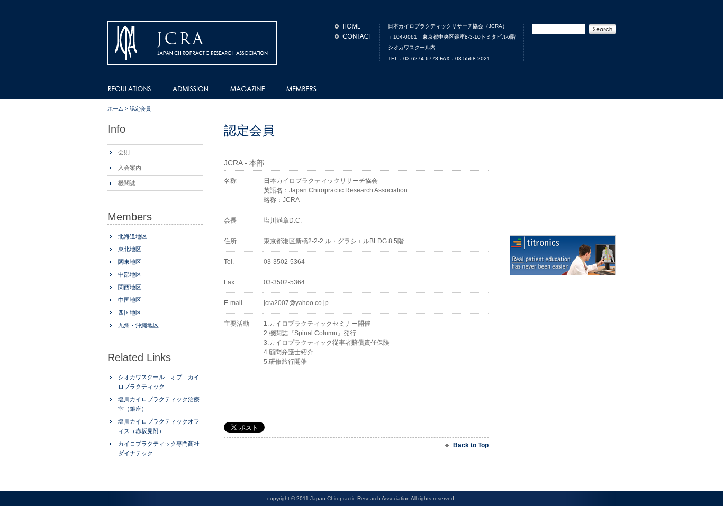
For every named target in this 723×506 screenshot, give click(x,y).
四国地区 (129, 312)
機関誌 (126, 183)
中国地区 (129, 300)
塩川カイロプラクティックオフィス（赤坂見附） (159, 426)
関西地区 (129, 287)
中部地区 (129, 274)
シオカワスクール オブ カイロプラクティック (159, 382)
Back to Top (471, 445)
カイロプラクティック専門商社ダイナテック (159, 448)
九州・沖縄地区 (138, 325)
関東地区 (129, 262)
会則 (124, 152)
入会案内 (129, 167)
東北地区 (129, 249)
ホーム (115, 109)
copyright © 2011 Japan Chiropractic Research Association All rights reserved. (361, 498)
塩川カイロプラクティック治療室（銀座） (159, 404)
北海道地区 (132, 236)
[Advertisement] (348, 407)
